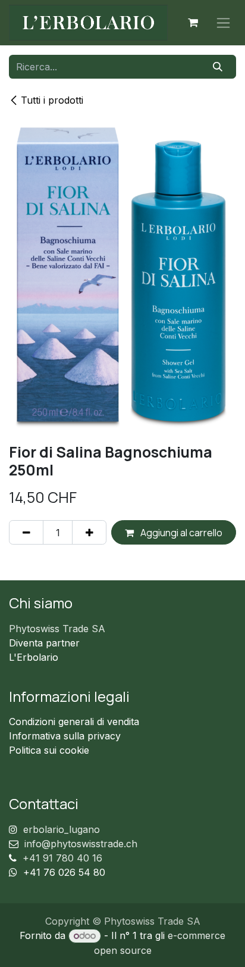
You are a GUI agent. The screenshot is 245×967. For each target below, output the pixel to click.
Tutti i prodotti (52, 100)
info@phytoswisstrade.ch (80, 844)
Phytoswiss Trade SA (57, 629)
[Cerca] (218, 67)
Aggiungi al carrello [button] (180, 532)
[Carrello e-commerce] (193, 23)
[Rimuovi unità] (26, 532)
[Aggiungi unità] (89, 532)
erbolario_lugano (61, 829)
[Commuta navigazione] (223, 23)
